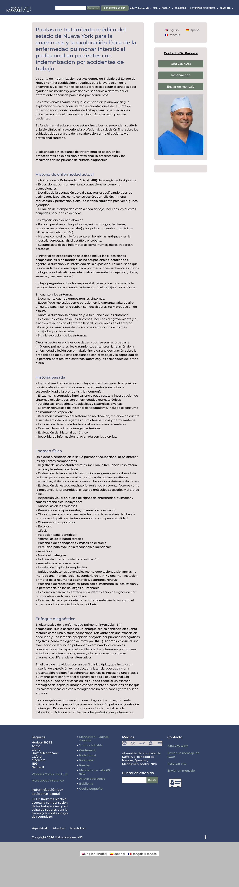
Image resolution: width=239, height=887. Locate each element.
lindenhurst (87, 755)
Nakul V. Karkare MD (139, 8)
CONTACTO (225, 8)
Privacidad (59, 828)
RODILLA (166, 8)
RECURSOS (180, 8)
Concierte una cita (114, 8)
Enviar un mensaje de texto (183, 754)
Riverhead (86, 760)
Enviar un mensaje (180, 86)
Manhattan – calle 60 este (94, 772)
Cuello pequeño (90, 788)
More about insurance (48, 780)
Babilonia (86, 783)
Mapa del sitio (40, 828)
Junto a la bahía (91, 745)
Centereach (87, 750)
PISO (155, 8)
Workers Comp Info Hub (49, 774)
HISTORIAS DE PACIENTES (202, 8)
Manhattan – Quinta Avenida (94, 738)
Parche (84, 765)
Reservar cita (180, 75)
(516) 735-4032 (180, 64)
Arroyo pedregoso (92, 779)
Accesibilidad (78, 828)
